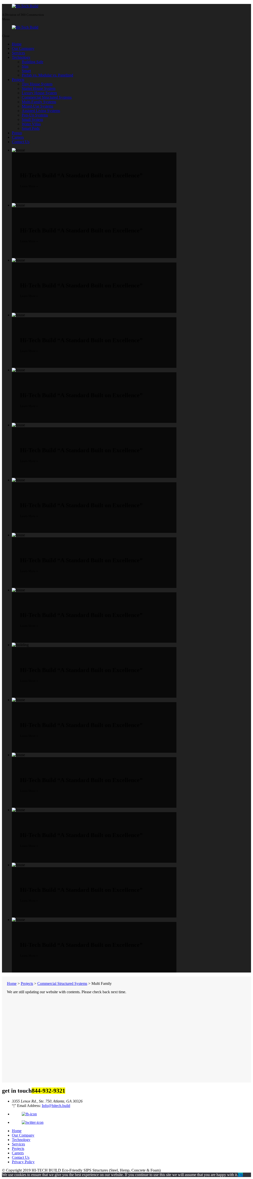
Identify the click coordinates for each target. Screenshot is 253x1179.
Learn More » (29, 186)
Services (18, 53)
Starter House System (38, 88)
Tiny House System (37, 84)
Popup (17, 133)
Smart (26, 71)
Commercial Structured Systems (47, 97)
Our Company (23, 48)
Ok (240, 1175)
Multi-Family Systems (39, 102)
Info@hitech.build (56, 1106)
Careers (18, 137)
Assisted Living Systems (41, 111)
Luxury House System (39, 93)
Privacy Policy (23, 1162)
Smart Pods (31, 128)
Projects (18, 79)
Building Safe (32, 62)
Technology (21, 57)
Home (16, 44)
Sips (25, 66)
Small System (32, 119)
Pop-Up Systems (35, 115)
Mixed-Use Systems (37, 106)
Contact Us (20, 142)
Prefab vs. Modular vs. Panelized (47, 75)
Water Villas (31, 124)
